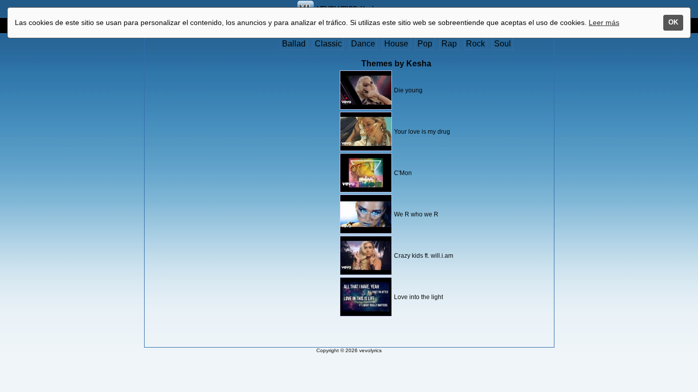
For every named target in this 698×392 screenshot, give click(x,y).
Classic (328, 43)
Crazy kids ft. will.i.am (423, 255)
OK (673, 22)
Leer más (604, 22)
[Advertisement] (187, 192)
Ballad (294, 43)
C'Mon (403, 173)
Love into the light (418, 297)
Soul (502, 43)
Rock (475, 43)
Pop (424, 43)
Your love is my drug (422, 131)
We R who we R (416, 214)
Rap (449, 43)
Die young (408, 90)
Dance (363, 43)
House (396, 43)
